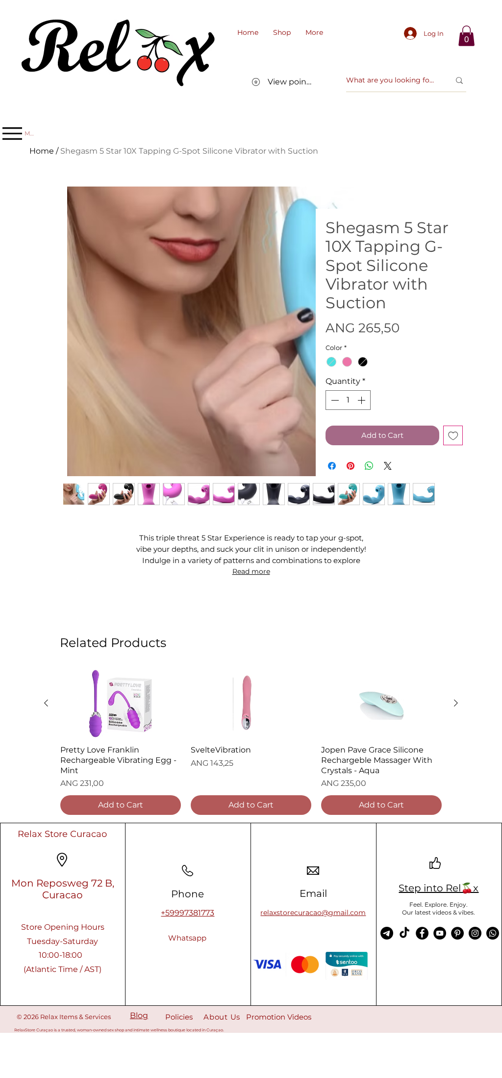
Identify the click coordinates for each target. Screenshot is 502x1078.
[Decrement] (334, 400)
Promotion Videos (278, 1017)
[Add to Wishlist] (453, 436)
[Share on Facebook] (332, 466)
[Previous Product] (46, 703)
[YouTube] (439, 933)
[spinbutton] (348, 400)
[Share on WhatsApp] (369, 466)
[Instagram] (475, 933)
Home (41, 151)
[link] (466, 36)
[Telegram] (386, 933)
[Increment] (362, 400)
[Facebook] (422, 933)
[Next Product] (456, 703)
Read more (251, 571)
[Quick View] (120, 703)
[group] (251, 742)
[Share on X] (388, 466)
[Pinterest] (457, 933)
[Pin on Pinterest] (350, 466)
